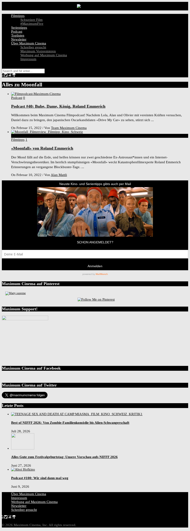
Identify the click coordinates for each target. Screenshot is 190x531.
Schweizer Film (31, 20)
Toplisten (17, 35)
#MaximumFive (31, 23)
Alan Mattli (59, 175)
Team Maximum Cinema (69, 128)
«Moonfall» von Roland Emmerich (42, 148)
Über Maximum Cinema (28, 43)
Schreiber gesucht (33, 47)
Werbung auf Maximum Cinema (43, 55)
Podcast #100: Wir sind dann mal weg (39, 478)
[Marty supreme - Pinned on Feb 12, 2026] (15, 293)
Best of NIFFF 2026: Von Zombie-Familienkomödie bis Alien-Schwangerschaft (70, 422)
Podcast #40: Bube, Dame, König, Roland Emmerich (58, 106)
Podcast (16, 31)
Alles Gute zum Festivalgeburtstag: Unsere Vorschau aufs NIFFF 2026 (64, 457)
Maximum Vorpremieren (38, 51)
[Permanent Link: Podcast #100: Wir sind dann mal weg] (23, 469)
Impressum (28, 59)
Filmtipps (18, 16)
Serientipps (19, 27)
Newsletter (18, 39)
